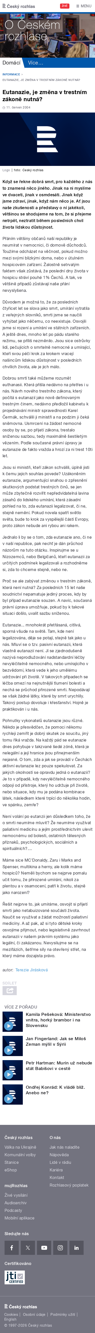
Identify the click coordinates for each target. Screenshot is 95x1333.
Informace (11, 74)
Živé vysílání (16, 1195)
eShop (11, 1170)
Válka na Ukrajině (20, 1147)
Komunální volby (20, 1154)
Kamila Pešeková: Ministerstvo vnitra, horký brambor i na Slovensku (58, 1020)
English (10, 1319)
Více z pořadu (21, 1007)
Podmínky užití (62, 1315)
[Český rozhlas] (19, 6)
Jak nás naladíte (65, 1147)
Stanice (12, 1162)
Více (35, 63)
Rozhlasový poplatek (69, 1185)
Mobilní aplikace (20, 1218)
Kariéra (56, 1170)
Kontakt (57, 1177)
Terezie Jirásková (31, 970)
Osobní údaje (34, 1315)
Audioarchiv (16, 1202)
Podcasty (13, 1210)
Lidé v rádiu (60, 1162)
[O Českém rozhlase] (47, 35)
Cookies (11, 1315)
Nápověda (59, 1154)
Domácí (12, 63)
